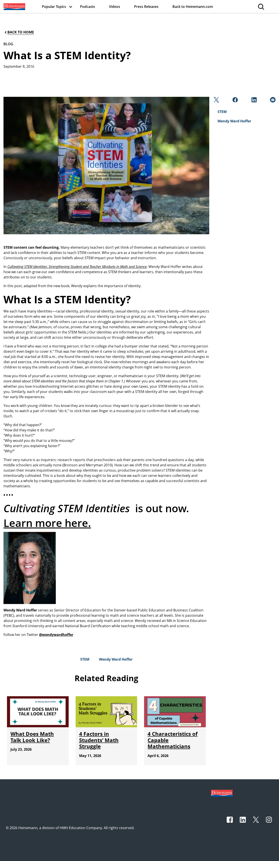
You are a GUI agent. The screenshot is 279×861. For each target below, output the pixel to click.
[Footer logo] (222, 792)
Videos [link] (114, 6)
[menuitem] (14, 6)
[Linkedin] (253, 101)
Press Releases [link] (146, 6)
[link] (14, 6)
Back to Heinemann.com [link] (192, 6)
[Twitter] (216, 101)
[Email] (272, 101)
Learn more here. (47, 523)
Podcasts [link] (87, 6)
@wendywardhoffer (56, 634)
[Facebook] (234, 101)
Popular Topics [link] (54, 6)
